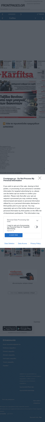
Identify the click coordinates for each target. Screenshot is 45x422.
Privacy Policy (36, 243)
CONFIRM (13, 235)
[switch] (36, 227)
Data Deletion (9, 243)
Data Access (22, 243)
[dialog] (22, 211)
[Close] (40, 179)
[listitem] (22, 220)
